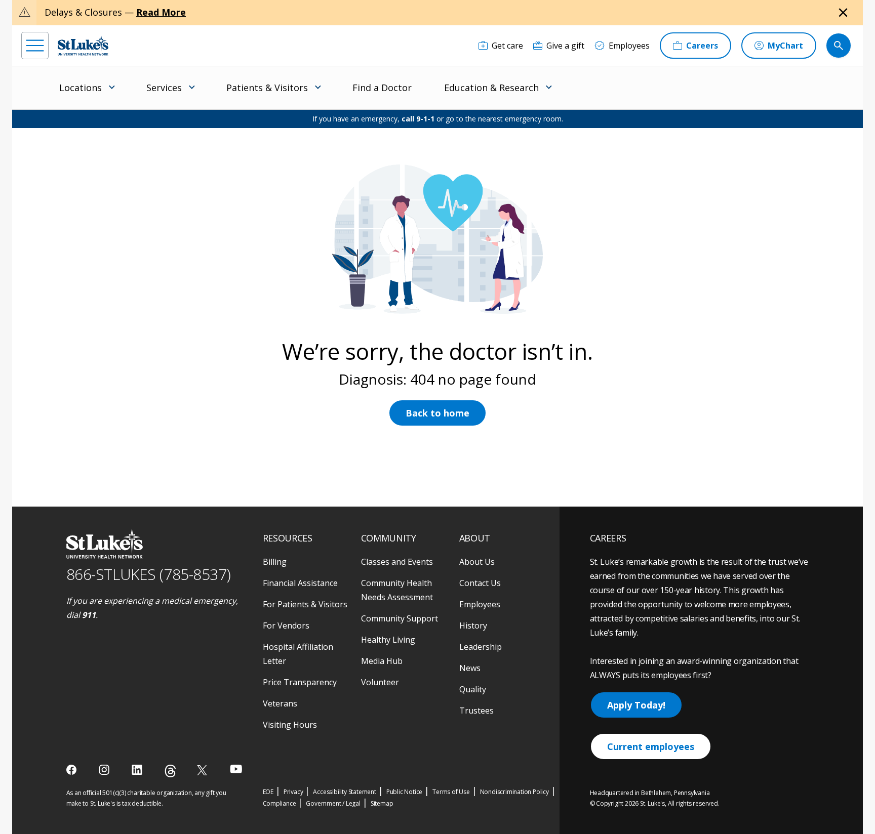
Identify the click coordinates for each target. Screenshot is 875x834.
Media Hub (382, 660)
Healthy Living (388, 639)
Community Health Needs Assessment (397, 590)
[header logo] (83, 45)
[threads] (170, 771)
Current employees (650, 746)
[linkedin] (138, 770)
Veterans (280, 703)
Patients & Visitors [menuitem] (267, 87)
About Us (477, 561)
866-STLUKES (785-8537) (148, 574)
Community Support (399, 618)
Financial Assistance (300, 583)
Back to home (437, 413)
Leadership (480, 646)
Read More (161, 12)
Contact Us (480, 583)
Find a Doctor (382, 87)
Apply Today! (636, 705)
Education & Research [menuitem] (491, 87)
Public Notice (404, 791)
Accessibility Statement (344, 791)
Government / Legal (333, 803)
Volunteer (380, 682)
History (473, 625)
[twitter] (203, 770)
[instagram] (105, 770)
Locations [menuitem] (80, 87)
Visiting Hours (290, 724)
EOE (268, 791)
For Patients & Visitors (305, 604)
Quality (472, 689)
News (470, 668)
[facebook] (72, 770)
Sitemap (382, 803)
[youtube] (236, 769)
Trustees (476, 710)
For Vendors (286, 625)
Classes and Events (397, 561)
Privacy (293, 791)
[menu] (35, 45)
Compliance (279, 803)
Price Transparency (300, 682)
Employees (479, 604)
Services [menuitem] (164, 87)
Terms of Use (451, 791)
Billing (275, 561)
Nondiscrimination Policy (514, 791)
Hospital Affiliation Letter (298, 653)
